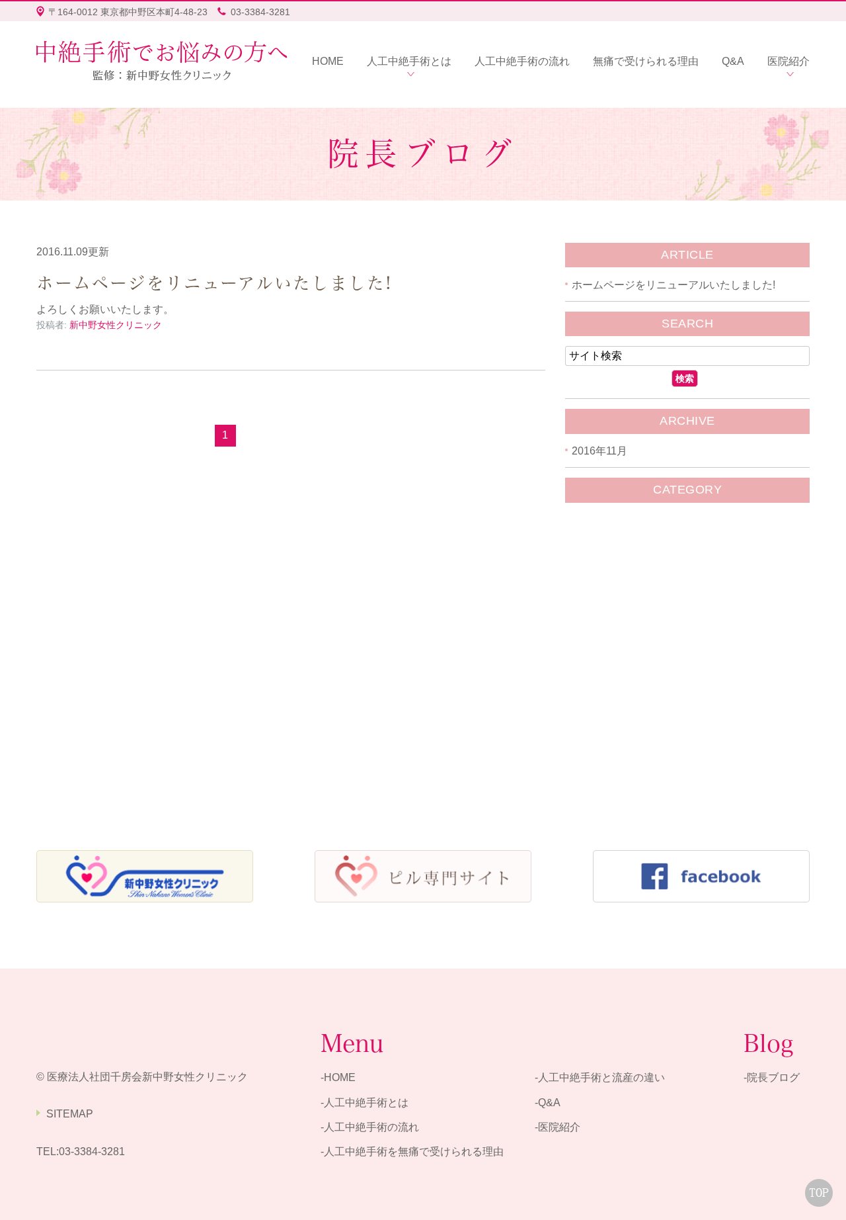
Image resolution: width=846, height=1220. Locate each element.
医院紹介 (788, 61)
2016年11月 (599, 451)
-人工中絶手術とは (364, 1102)
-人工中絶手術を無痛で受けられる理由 (412, 1152)
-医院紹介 (557, 1127)
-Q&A (547, 1102)
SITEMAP (69, 1113)
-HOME (338, 1078)
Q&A (733, 61)
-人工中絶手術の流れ (370, 1127)
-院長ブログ (772, 1078)
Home (328, 61)
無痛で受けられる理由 (646, 61)
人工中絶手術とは (409, 61)
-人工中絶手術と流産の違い (600, 1078)
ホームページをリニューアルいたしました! (214, 283)
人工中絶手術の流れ (522, 61)
